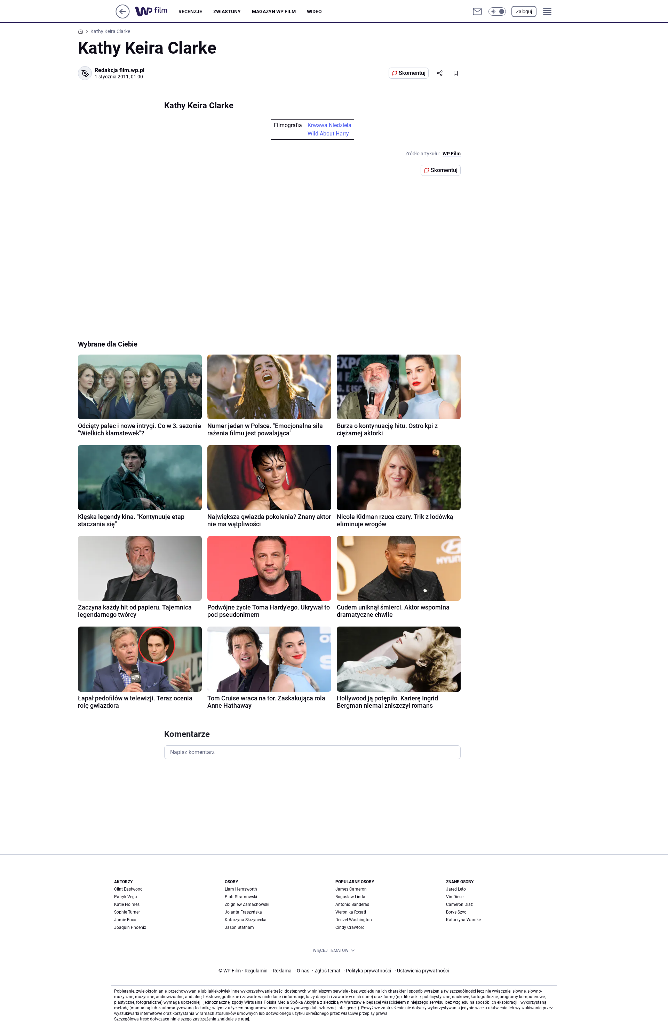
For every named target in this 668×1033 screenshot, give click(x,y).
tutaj (245, 1019)
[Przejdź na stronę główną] (123, 16)
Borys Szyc (456, 912)
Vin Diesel (455, 896)
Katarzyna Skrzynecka (246, 919)
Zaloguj (524, 11)
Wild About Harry (328, 133)
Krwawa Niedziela (329, 125)
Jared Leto (456, 889)
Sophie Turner (127, 912)
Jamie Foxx (125, 919)
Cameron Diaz (459, 904)
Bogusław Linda (350, 896)
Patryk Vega (125, 896)
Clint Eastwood (128, 889)
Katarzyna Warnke (463, 919)
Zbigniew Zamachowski (247, 904)
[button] (497, 11)
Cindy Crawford (350, 927)
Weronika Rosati (350, 912)
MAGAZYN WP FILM (274, 11)
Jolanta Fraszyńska (243, 912)
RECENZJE (190, 11)
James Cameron (351, 889)
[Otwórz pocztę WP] (477, 11)
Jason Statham (239, 927)
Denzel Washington (353, 919)
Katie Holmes (127, 904)
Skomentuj (412, 73)
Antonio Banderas (352, 904)
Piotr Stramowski (241, 896)
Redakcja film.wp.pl (119, 70)
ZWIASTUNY (227, 11)
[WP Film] (156, 11)
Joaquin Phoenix (130, 927)
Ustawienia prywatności (422, 970)
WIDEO (314, 11)
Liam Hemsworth (241, 889)
